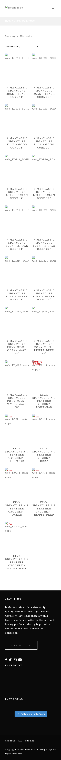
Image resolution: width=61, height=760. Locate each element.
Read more (9, 99)
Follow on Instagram (32, 714)
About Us (10, 740)
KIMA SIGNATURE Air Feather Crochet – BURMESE (17, 454)
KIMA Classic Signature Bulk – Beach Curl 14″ (17, 92)
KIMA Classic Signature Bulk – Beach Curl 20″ (44, 92)
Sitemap (29, 740)
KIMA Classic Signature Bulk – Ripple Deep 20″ (44, 244)
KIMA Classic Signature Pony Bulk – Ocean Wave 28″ (17, 347)
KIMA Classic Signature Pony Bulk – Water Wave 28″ (17, 401)
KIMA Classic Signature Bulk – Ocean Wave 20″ (44, 193)
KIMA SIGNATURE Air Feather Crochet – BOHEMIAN (44, 401)
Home (9, 21)
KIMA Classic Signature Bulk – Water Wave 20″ (44, 295)
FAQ (20, 740)
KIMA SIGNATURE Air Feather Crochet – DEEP (44, 454)
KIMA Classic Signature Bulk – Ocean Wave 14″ (17, 193)
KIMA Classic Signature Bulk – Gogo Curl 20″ (44, 143)
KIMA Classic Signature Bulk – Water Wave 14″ (17, 295)
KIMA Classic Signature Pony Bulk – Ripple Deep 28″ (44, 347)
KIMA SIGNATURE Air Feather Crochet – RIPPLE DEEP (44, 508)
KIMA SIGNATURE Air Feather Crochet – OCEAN (17, 508)
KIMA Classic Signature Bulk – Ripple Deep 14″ (17, 244)
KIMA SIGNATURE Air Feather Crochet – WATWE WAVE (17, 562)
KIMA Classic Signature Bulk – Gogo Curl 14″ (17, 143)
